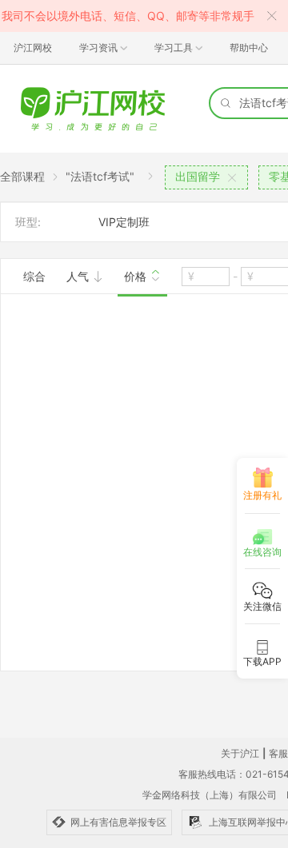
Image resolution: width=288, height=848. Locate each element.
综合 (34, 276)
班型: (28, 222)
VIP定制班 (124, 222)
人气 (79, 276)
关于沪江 (240, 753)
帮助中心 (249, 48)
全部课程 (22, 176)
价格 (137, 276)
